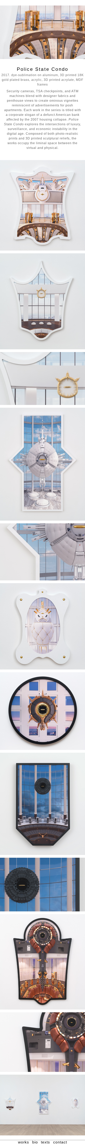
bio (35, 1142)
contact (60, 1142)
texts (45, 1142)
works (23, 1142)
